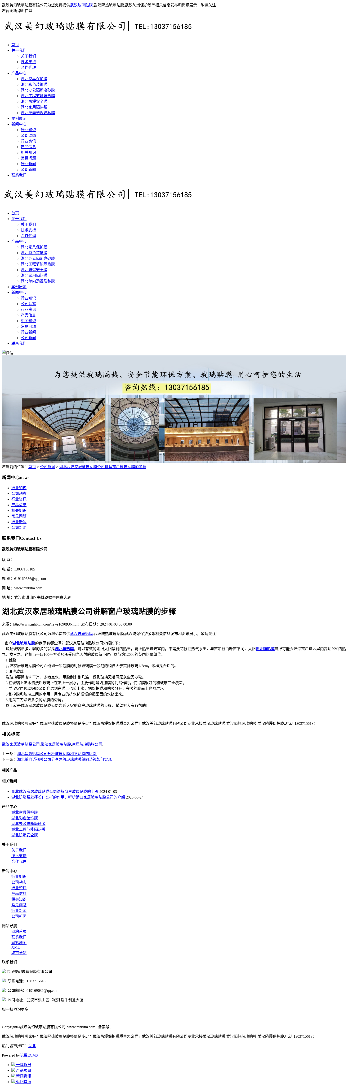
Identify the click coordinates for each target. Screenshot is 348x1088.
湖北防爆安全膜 (34, 101)
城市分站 (19, 953)
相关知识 (28, 153)
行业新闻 (28, 164)
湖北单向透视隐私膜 (38, 113)
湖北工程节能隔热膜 (38, 96)
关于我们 (19, 50)
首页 (15, 45)
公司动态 (28, 136)
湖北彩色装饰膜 (34, 84)
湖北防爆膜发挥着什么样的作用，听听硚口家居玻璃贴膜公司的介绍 (68, 797)
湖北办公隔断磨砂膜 (38, 90)
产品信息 (28, 147)
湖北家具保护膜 (34, 79)
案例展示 (19, 119)
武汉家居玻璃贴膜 (56, 744)
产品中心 (19, 73)
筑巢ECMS (29, 1055)
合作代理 (28, 67)
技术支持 (28, 62)
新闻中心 (19, 124)
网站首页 (19, 931)
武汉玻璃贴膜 (81, 5)
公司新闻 (28, 170)
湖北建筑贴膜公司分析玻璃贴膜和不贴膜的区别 (57, 754)
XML (15, 947)
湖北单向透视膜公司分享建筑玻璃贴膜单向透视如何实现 (64, 759)
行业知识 (28, 130)
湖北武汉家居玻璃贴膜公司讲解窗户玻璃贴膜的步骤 (102, 467)
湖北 (32, 1046)
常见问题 (28, 158)
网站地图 (19, 943)
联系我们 (19, 175)
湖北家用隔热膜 (34, 107)
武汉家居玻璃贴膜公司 (21, 744)
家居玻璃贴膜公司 (87, 744)
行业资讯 (28, 141)
